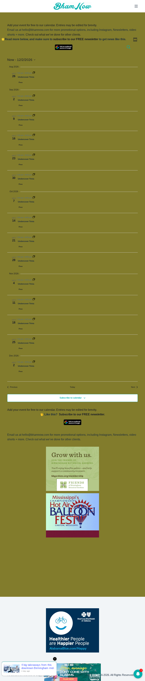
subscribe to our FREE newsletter (75, 39)
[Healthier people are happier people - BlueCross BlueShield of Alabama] (72, 630)
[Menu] (136, 6)
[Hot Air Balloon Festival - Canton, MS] (72, 515)
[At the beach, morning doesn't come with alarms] (72, 672)
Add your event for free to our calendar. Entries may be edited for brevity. (52, 25)
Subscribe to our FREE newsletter (81, 414)
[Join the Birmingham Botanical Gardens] (72, 468)
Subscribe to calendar (71, 398)
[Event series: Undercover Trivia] (34, 73)
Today (72, 387)
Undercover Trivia (26, 77)
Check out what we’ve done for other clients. (53, 34)
